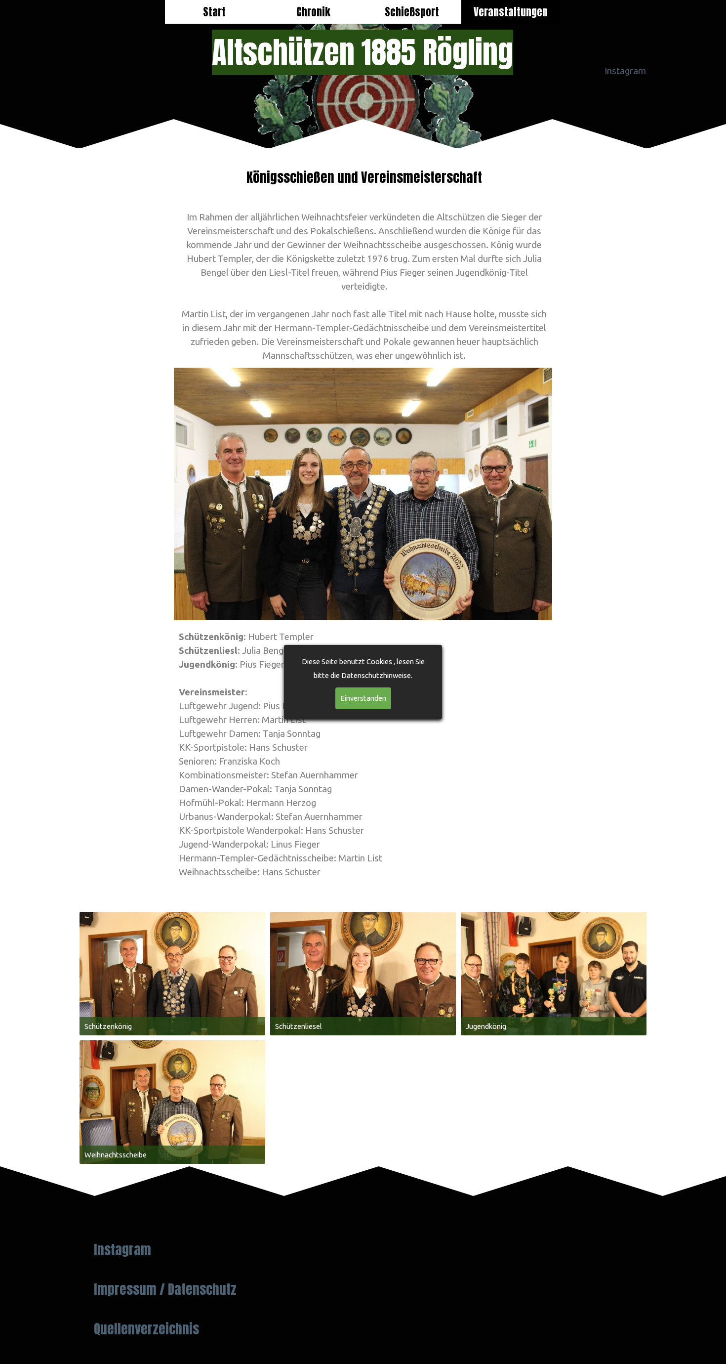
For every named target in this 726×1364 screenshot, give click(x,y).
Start (214, 12)
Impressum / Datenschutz (165, 1289)
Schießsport (412, 12)
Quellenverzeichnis (146, 1329)
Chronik (313, 12)
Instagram (625, 71)
